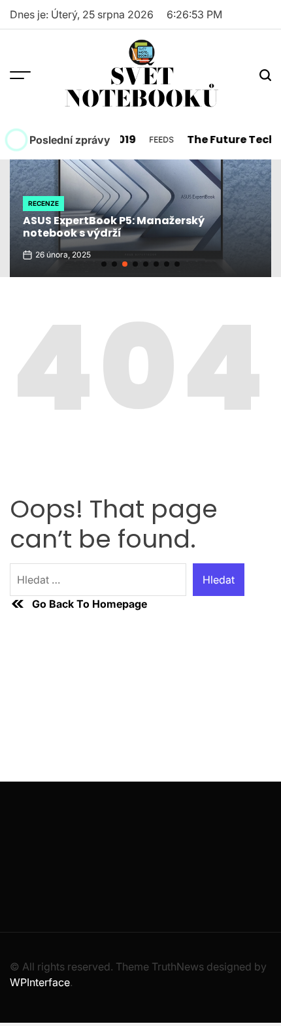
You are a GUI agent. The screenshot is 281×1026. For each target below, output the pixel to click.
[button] (104, 264)
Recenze (43, 203)
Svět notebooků (142, 87)
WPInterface (40, 982)
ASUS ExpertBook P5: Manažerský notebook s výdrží (114, 226)
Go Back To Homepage (89, 603)
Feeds (158, 139)
